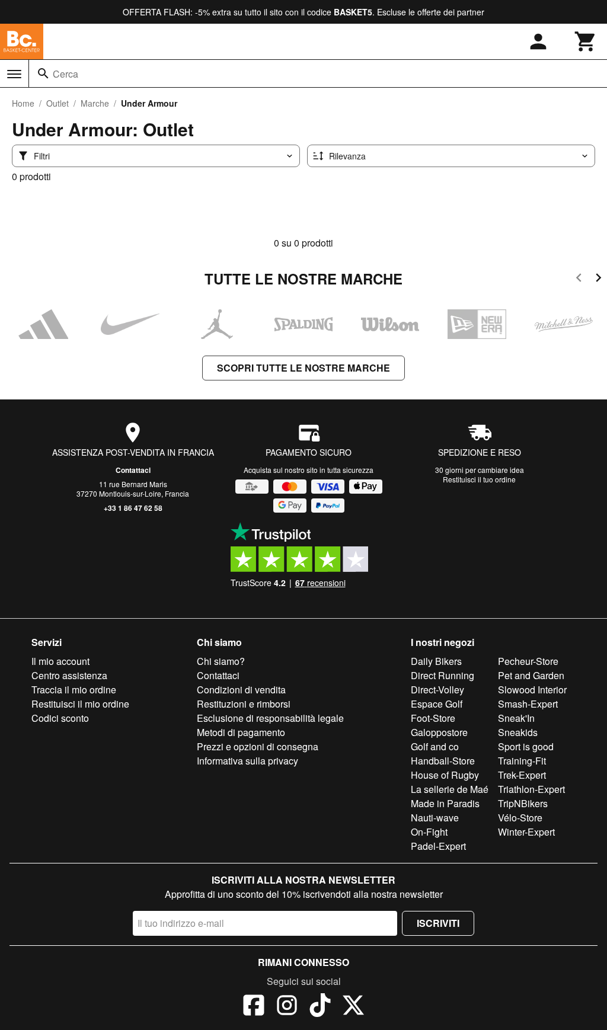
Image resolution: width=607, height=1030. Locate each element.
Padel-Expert (438, 846)
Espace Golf (436, 704)
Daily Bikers (436, 661)
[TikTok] (320, 1007)
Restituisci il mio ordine (80, 704)
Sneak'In (516, 718)
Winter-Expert (526, 832)
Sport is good (526, 746)
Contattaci (133, 470)
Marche (95, 103)
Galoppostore (439, 732)
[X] (353, 1007)
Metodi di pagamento (241, 732)
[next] (598, 279)
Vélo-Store (520, 817)
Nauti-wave (435, 817)
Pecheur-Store (528, 661)
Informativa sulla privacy (247, 760)
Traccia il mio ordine (73, 689)
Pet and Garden (531, 675)
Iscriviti (438, 923)
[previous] (578, 279)
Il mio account (60, 661)
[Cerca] (43, 73)
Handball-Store (443, 760)
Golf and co (435, 746)
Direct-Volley (437, 689)
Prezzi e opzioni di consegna (257, 746)
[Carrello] (586, 41)
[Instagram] (287, 1007)
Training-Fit (522, 760)
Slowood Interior (532, 689)
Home (23, 103)
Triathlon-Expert (531, 789)
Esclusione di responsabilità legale (270, 718)
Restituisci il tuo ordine (479, 479)
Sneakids (518, 732)
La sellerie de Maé (449, 789)
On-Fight (429, 832)
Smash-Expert (528, 704)
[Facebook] (254, 1007)
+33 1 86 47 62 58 (133, 508)
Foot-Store (433, 718)
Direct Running (442, 675)
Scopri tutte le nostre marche (303, 368)
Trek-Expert (522, 775)
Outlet (57, 103)
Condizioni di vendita (241, 689)
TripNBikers (523, 803)
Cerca (65, 74)
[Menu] (14, 74)
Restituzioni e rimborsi (243, 704)
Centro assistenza (69, 675)
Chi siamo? (221, 661)
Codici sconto (60, 718)
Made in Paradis (445, 803)
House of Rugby (445, 775)
